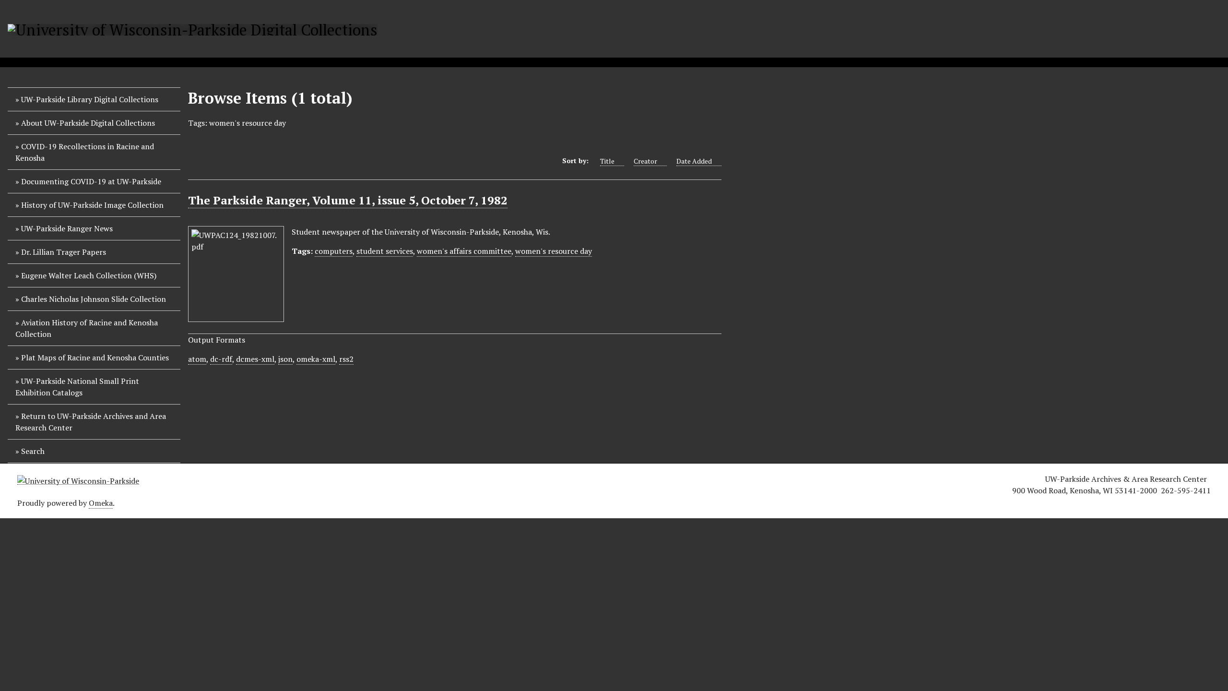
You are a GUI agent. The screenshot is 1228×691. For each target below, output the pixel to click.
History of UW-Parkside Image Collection (92, 205)
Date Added (694, 161)
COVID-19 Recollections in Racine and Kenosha (84, 152)
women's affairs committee (464, 251)
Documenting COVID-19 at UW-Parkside (91, 181)
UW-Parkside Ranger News (67, 228)
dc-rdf (221, 359)
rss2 (346, 359)
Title (607, 161)
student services (384, 251)
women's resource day (553, 251)
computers (334, 251)
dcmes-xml (255, 359)
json (285, 359)
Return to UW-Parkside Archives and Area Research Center (90, 422)
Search (33, 451)
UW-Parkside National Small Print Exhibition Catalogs (77, 387)
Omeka (101, 503)
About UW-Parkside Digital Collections (88, 123)
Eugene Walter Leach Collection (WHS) (88, 275)
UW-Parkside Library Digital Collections (89, 99)
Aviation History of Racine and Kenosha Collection (86, 328)
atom (197, 359)
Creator (645, 161)
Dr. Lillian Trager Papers (63, 252)
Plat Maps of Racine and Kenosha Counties (95, 357)
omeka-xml (315, 359)
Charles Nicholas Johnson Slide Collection (93, 299)
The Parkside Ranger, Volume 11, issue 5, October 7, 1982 (348, 200)
